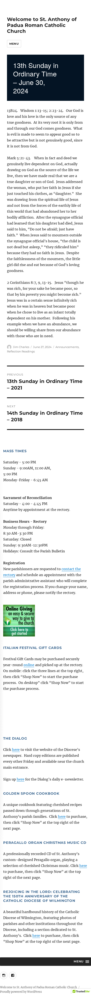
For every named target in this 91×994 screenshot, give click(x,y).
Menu (14, 43)
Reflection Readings (21, 351)
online (28, 665)
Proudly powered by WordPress (21, 992)
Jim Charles (21, 347)
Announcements (67, 347)
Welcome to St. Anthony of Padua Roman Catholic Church (42, 25)
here (16, 749)
